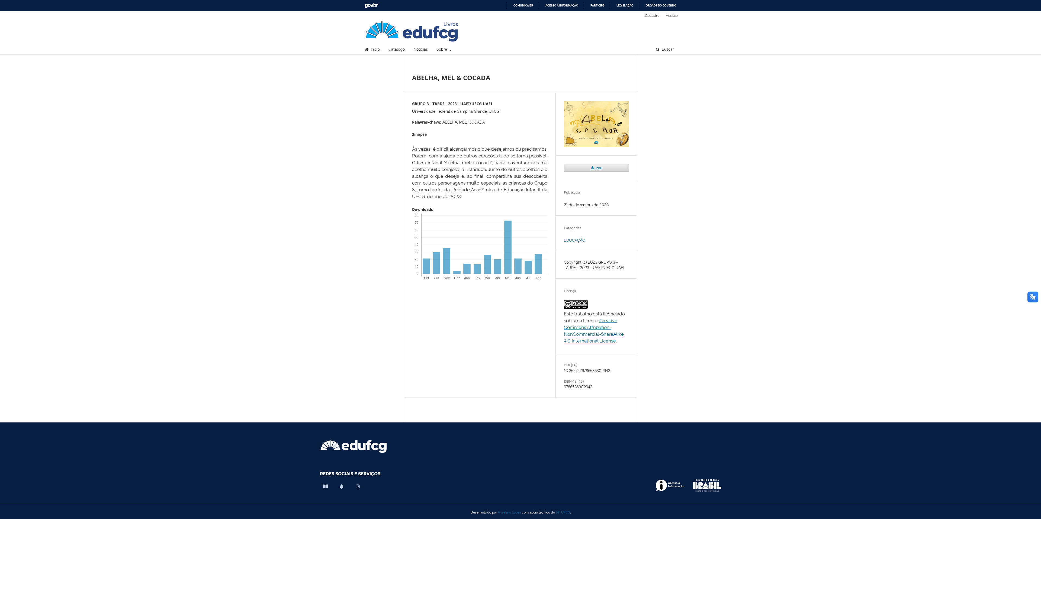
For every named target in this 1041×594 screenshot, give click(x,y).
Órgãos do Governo (661, 5)
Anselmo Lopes (509, 512)
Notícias (420, 48)
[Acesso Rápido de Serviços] (341, 486)
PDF (598, 167)
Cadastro (652, 15)
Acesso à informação (561, 5)
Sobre (442, 48)
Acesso (672, 15)
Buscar (667, 48)
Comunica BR (523, 5)
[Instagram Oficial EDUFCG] (357, 486)
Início (375, 48)
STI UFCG (563, 512)
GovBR (371, 5)
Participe (597, 5)
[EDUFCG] (325, 486)
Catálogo (396, 48)
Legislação (625, 5)
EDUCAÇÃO (574, 240)
